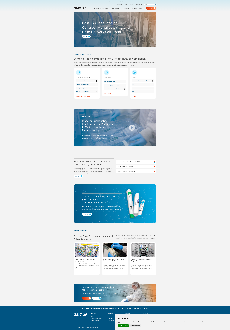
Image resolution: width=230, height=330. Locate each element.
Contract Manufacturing (101, 8)
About (141, 8)
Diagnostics (126, 8)
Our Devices (85, 214)
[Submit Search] (155, 5)
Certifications (119, 4)
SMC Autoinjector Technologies (140, 80)
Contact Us (149, 8)
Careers (125, 4)
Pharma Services (95, 320)
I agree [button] (120, 325)
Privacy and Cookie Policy (94, 327)
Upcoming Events (139, 4)
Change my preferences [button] (135, 325)
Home (92, 316)
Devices (134, 77)
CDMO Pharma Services (120, 308)
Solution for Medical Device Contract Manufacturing (102, 308)
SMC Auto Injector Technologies (112, 85)
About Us (85, 36)
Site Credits (87, 327)
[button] (132, 128)
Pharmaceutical (111, 320)
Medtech (134, 8)
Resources (131, 4)
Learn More (133, 1)
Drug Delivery (115, 8)
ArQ (133, 84)
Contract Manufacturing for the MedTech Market (138, 308)
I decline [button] (126, 325)
